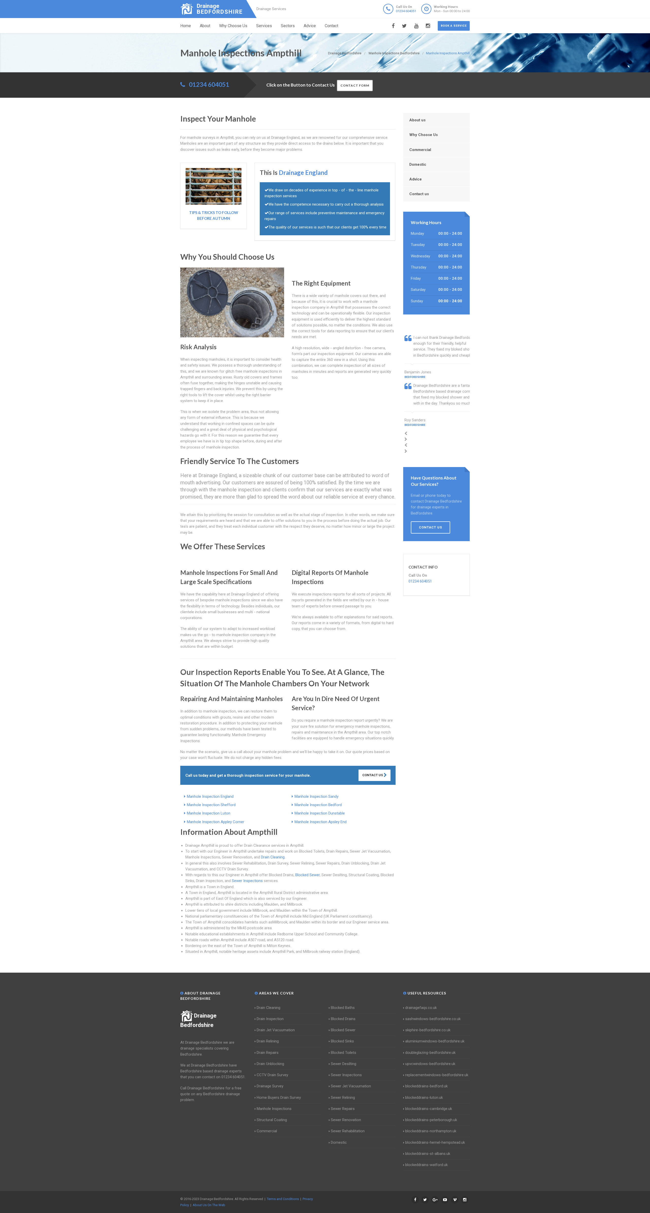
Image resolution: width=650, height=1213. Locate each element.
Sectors (288, 25)
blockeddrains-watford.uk (426, 1164)
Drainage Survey (270, 1086)
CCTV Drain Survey (272, 1075)
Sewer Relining (343, 1097)
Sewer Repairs (343, 1108)
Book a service (454, 25)
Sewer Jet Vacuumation (351, 1086)
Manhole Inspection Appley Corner (215, 822)
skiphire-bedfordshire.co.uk (427, 1030)
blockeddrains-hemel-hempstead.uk (435, 1142)
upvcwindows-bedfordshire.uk (430, 1063)
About (205, 25)
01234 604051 (406, 11)
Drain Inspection (270, 1019)
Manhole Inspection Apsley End (321, 822)
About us (417, 120)
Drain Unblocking (270, 1063)
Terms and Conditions (283, 1199)
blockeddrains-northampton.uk (430, 1131)
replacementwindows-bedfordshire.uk (436, 1075)
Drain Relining (268, 1041)
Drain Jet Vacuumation (276, 1030)
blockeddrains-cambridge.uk (428, 1108)
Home (185, 25)
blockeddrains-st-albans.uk (427, 1153)
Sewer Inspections (247, 880)
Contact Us (373, 775)
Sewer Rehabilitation (348, 1131)
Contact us (419, 194)
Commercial (420, 149)
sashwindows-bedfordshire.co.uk (433, 1019)
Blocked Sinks (342, 1041)
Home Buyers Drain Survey (279, 1097)
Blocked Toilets (343, 1052)
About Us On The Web (209, 1205)
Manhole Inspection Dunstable (320, 813)
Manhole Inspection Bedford (318, 805)
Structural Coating (272, 1120)
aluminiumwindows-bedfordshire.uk (434, 1041)
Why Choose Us (233, 25)
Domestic (417, 164)
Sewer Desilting (343, 1063)
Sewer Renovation (346, 1120)
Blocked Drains (343, 1019)
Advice (310, 25)
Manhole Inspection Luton (208, 813)
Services (264, 25)
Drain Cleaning (273, 857)
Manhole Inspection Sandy (316, 796)
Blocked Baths (343, 1007)
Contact (331, 25)
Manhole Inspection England (210, 796)
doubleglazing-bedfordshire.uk (430, 1052)
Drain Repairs (268, 1052)
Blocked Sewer (307, 875)
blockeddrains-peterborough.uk (431, 1120)
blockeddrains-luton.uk (424, 1097)
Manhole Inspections (274, 1108)
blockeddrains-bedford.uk (426, 1086)
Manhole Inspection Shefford (211, 805)
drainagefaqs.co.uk (421, 1007)
